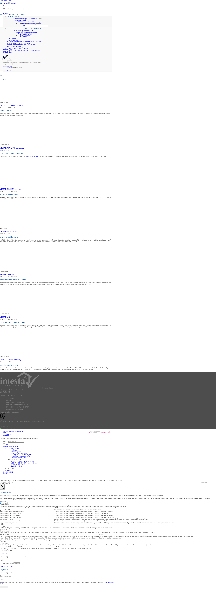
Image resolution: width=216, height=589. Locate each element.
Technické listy (7, 434)
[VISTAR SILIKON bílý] (10, 225)
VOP (4, 432)
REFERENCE (7, 51)
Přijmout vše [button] (204, 483)
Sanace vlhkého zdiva (10, 447)
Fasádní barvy (14, 40)
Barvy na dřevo (26, 36)
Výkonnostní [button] (3, 529)
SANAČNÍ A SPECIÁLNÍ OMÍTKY (17, 407)
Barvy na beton (26, 34)
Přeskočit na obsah (5, 0)
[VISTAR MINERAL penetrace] (10, 142)
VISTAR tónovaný (7, 274)
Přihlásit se (17, 563)
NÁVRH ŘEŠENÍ (20, 20)
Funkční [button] (2, 524)
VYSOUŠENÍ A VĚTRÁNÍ (33, 27)
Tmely (11, 52)
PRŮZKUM (10, 398)
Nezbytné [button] (3, 501)
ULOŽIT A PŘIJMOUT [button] (6, 550)
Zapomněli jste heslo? (6, 566)
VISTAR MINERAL (32, 156)
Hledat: (5, 9)
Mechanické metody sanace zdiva (24, 463)
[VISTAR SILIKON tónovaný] (10, 183)
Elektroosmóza (17, 466)
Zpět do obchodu (12, 71)
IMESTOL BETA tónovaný (10, 360)
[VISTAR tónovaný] (10, 268)
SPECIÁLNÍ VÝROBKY (14, 46)
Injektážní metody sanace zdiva (23, 30)
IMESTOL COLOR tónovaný (11, 105)
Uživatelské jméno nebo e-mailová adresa (13, 557)
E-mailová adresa (5, 576)
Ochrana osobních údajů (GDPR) (13, 431)
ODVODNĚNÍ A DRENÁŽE (26, 22)
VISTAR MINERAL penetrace (12, 148)
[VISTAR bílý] (10, 311)
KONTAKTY (7, 53)
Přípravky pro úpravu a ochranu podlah (25, 50)
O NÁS (5, 445)
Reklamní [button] (3, 541)
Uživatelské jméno (6, 573)
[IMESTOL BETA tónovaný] (10, 353)
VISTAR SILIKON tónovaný (11, 189)
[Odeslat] (4, 443)
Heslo (2, 560)
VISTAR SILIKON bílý (9, 232)
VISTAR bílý (5, 317)
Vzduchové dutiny (18, 464)
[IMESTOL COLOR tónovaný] (10, 99)
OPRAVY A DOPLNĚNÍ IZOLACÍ (17, 405)
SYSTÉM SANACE (14, 17)
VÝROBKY (6, 50)
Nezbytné (5, 503)
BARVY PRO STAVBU (30, 18)
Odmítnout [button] (9, 482)
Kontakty (6, 435)
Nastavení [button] (3, 482)
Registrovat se (4, 586)
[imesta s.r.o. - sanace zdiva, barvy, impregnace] (8, 3)
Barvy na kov (14, 38)
